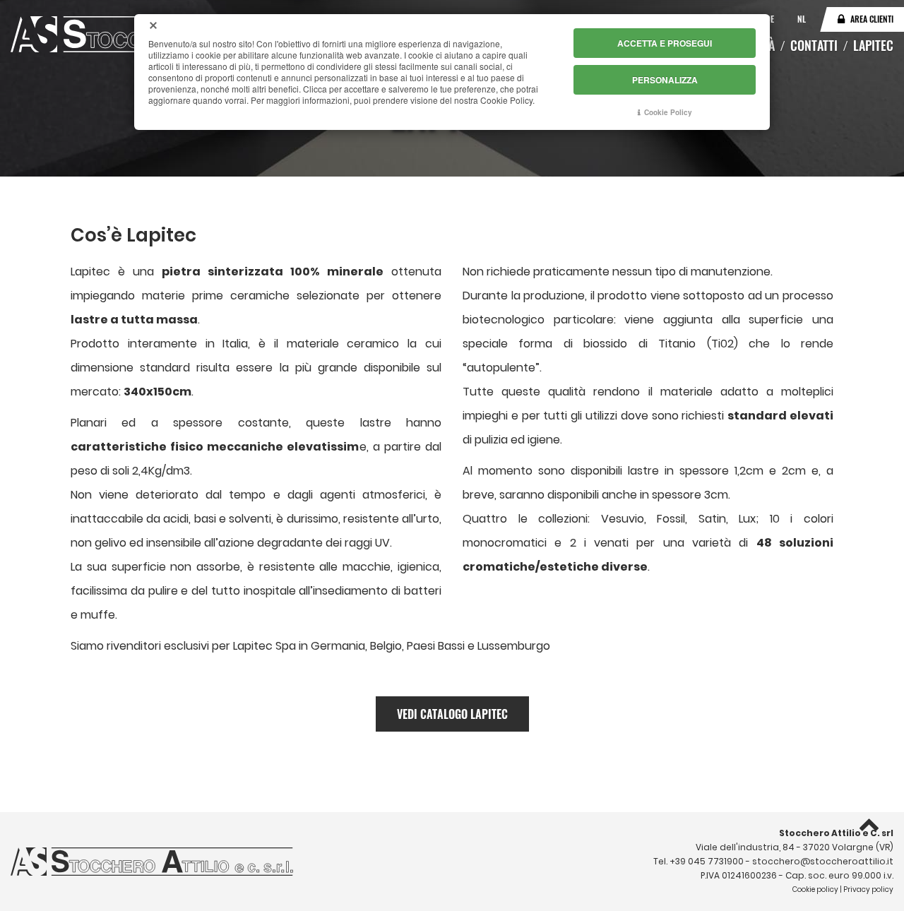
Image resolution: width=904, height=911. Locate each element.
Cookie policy (815, 889)
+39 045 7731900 (707, 861)
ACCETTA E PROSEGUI (664, 43)
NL (801, 19)
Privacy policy (868, 889)
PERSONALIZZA (665, 79)
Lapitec (873, 45)
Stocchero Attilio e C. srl (836, 833)
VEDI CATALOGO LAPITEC (452, 713)
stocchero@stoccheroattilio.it (822, 861)
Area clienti (871, 19)
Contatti (814, 45)
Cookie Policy (668, 112)
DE (771, 19)
